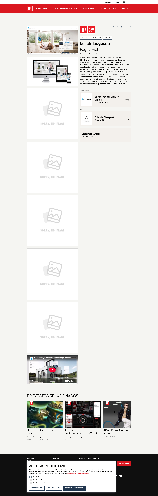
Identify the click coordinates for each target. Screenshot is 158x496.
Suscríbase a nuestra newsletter (89, 458)
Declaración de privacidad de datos (78, 473)
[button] (124, 2)
